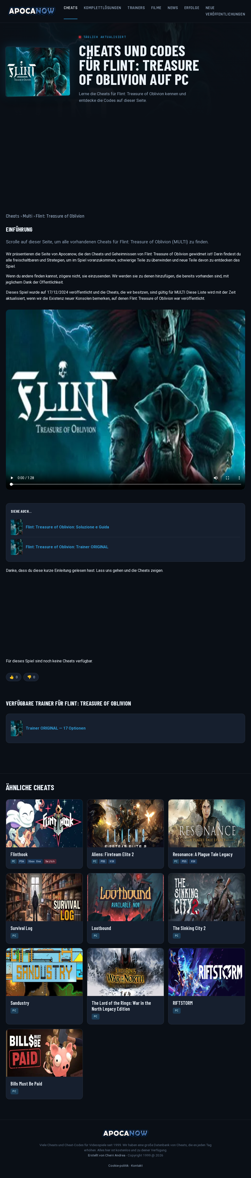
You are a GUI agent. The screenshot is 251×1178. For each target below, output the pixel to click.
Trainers (136, 8)
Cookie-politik (118, 1165)
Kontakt (137, 1165)
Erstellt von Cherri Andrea (106, 1155)
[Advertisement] (125, 155)
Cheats (70, 8)
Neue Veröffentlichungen (225, 11)
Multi (27, 216)
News (173, 8)
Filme (156, 8)
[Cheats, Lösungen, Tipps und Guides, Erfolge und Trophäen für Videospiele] (32, 11)
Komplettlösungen (102, 8)
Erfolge (192, 8)
